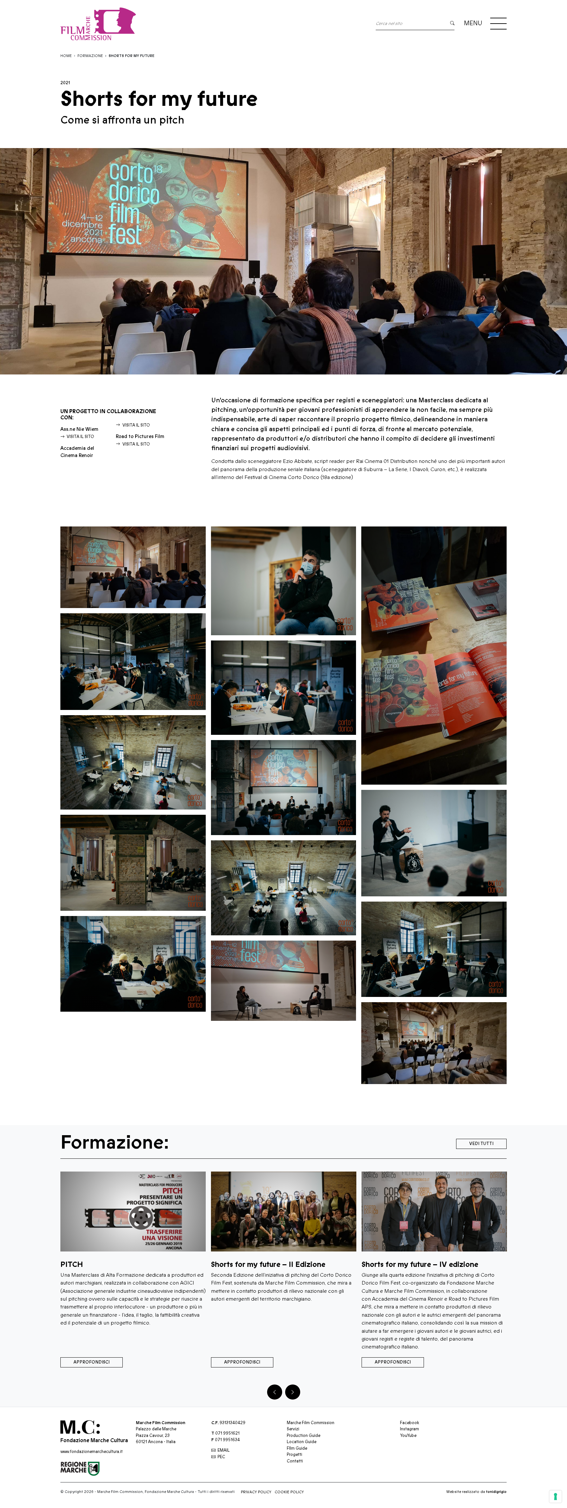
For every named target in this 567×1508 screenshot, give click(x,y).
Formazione (90, 55)
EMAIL (224, 1450)
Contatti (295, 1461)
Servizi (293, 1429)
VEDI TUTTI (481, 1144)
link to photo (133, 567)
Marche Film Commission (310, 1423)
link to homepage (98, 23)
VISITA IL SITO (80, 437)
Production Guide (303, 1436)
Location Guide (301, 1442)
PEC (221, 1457)
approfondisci (133, 1362)
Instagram (409, 1429)
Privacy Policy (256, 1492)
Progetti (294, 1455)
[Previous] (274, 1392)
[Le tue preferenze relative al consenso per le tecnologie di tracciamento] (555, 1496)
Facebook (409, 1423)
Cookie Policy (289, 1492)
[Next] (292, 1392)
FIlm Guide (297, 1448)
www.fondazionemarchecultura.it (91, 1452)
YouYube (408, 1436)
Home (66, 55)
